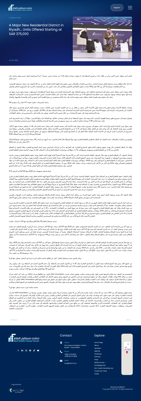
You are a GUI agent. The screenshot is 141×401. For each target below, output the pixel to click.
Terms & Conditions (117, 387)
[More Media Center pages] (105, 362)
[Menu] (130, 7)
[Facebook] (30, 350)
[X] (18, 350)
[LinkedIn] (22, 350)
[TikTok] (34, 350)
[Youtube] (38, 350)
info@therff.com (70, 363)
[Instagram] (26, 350)
